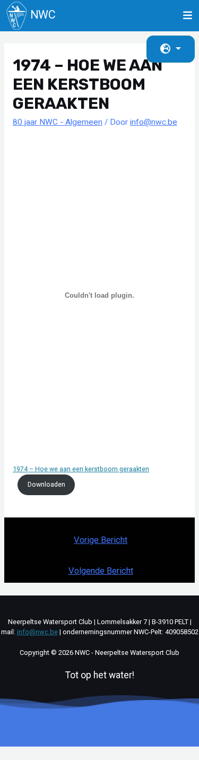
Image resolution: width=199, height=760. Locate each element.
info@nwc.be (37, 632)
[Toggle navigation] (188, 15)
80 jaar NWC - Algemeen (57, 122)
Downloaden (46, 484)
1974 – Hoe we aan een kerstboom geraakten (81, 469)
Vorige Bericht (100, 540)
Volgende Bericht (100, 571)
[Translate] (170, 49)
